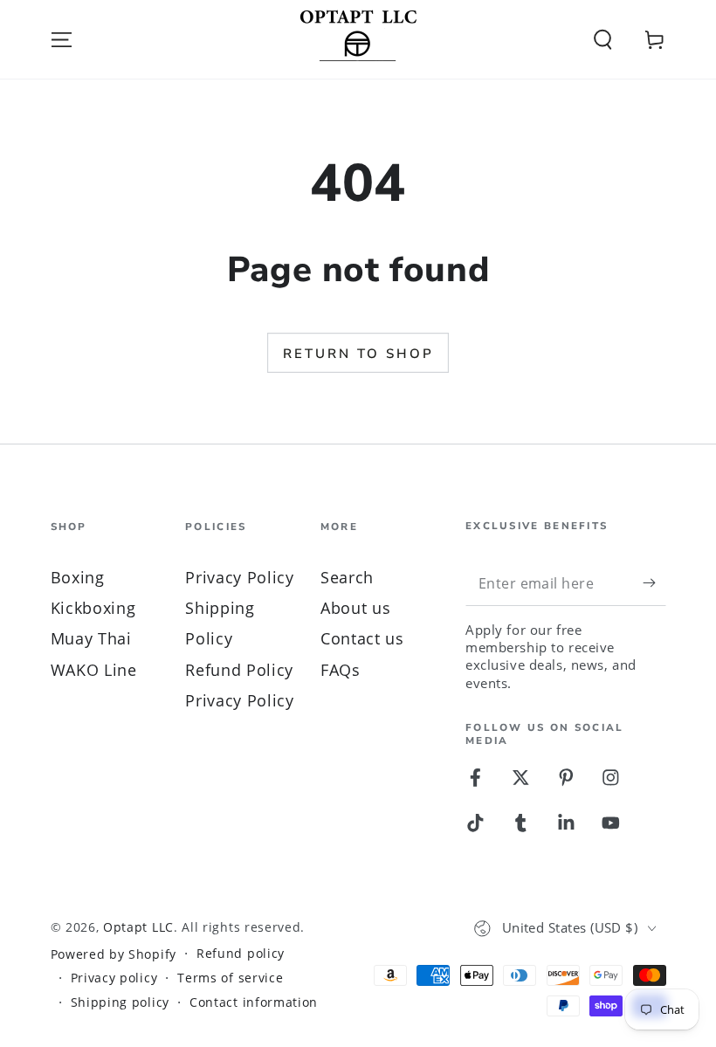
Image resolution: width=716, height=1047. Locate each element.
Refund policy (240, 953)
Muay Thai (91, 638)
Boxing (78, 577)
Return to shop (358, 353)
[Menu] (61, 39)
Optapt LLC (138, 927)
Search (347, 577)
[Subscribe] (654, 583)
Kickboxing (93, 607)
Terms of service (230, 978)
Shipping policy (120, 1002)
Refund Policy (239, 669)
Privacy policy (114, 978)
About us (355, 607)
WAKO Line (94, 669)
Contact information (253, 1002)
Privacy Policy (239, 577)
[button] (602, 39)
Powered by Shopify (113, 954)
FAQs (340, 669)
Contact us (362, 638)
